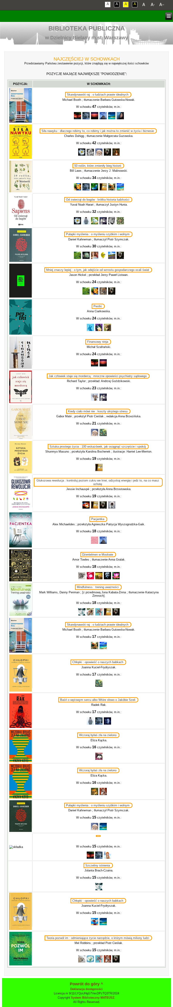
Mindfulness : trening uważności (98, 587)
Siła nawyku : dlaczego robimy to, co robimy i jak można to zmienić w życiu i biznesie (97, 131)
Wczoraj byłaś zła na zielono (97, 735)
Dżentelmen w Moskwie (97, 554)
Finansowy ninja (97, 341)
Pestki (97, 306)
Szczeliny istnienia (97, 865)
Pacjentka (97, 519)
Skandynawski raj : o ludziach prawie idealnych (97, 94)
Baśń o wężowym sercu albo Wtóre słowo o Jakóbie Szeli (97, 700)
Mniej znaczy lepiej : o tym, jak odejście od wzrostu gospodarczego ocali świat (97, 270)
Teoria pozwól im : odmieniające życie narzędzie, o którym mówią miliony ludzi (97, 938)
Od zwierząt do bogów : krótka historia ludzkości (97, 199)
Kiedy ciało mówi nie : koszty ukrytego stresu (97, 411)
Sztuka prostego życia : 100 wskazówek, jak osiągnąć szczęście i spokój (98, 446)
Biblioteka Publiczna (86, 28)
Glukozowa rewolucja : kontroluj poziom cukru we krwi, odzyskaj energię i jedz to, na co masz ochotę (97, 482)
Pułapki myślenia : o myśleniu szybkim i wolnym (98, 234)
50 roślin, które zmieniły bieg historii (97, 165)
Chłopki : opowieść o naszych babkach (97, 662)
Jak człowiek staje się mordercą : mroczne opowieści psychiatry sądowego (98, 376)
